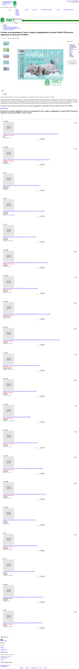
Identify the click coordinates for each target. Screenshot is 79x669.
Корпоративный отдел (8, 1)
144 (11, 214)
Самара (17, 10)
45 (10, 395)
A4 (70, 52)
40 (10, 292)
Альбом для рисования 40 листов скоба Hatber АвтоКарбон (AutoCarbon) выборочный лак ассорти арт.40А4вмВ (26, 314)
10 (9, 369)
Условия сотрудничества (47, 9)
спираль (71, 48)
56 (9, 549)
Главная (26, 9)
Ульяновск (18, 14)
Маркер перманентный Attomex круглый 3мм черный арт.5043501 (17, 416)
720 (11, 240)
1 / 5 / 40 (71, 57)
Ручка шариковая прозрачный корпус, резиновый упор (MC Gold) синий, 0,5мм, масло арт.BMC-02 (24, 211)
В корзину (42, 138)
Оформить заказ (3, 649)
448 (11, 549)
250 (13, 369)
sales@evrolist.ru (3, 657)
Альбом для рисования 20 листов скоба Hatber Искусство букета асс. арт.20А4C (20, 391)
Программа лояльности (69, 9)
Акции (58, 9)
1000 (11, 575)
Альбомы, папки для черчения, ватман (12, 28)
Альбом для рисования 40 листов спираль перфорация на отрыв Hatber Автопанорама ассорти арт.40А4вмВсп (26, 159)
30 (10, 472)
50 (10, 369)
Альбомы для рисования (9, 29)
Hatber (70, 54)
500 (11, 626)
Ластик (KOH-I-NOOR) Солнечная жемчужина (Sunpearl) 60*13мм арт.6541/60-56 (20, 545)
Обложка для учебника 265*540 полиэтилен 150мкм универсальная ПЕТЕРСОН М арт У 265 (22, 622)
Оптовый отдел (6, 2)
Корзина (2, 647)
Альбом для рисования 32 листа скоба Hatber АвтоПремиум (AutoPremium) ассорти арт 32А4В (23, 468)
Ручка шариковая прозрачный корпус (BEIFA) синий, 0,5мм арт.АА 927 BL (19, 571)
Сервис (4, 5)
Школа (5, 25)
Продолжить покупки (5, 665)
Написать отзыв (4, 108)
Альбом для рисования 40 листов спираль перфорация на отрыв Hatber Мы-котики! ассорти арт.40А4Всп (25, 262)
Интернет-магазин (7, 3)
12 (9, 214)
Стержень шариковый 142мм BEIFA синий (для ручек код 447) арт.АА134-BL (19, 236)
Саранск (17, 13)
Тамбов (17, 12)
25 (10, 317)
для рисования (72, 46)
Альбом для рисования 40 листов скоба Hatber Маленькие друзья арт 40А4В (19, 519)
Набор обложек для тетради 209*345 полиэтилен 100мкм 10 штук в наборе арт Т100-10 (21, 365)
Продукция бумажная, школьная (10, 27)
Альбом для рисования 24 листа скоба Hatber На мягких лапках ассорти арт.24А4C (20, 288)
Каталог (2, 645)
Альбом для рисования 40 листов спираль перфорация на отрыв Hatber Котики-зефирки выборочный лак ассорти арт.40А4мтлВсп (30, 133)
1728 (14, 214)
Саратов (17, 11)
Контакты (35, 9)
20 (9, 600)
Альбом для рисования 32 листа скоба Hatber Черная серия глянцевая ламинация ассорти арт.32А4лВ (24, 494)
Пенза (17, 9)
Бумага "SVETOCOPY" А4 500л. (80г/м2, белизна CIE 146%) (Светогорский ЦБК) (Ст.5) (22, 185)
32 (69, 50)
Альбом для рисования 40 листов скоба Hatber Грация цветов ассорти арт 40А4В (20, 442)
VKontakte (5, 640)
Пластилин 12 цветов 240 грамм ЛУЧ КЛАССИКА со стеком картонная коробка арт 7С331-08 (23, 597)
